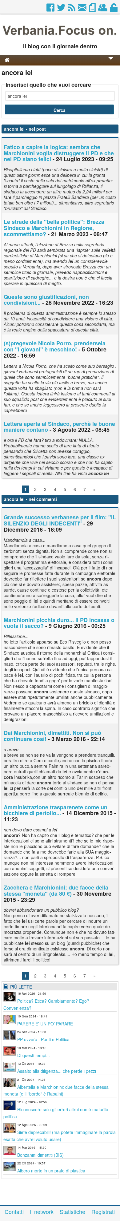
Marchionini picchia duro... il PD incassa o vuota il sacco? (59, 623)
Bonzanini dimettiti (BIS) (40, 1155)
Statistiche (72, 1211)
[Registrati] (103, 9)
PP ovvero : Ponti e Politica (43, 1039)
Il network (42, 1211)
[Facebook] (50, 9)
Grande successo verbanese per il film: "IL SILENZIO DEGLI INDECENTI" (60, 520)
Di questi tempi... (33, 1055)
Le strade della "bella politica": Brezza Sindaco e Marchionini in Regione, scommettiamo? (54, 228)
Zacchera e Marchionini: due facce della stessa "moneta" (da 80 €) (56, 890)
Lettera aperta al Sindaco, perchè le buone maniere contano (59, 427)
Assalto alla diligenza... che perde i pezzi (56, 1071)
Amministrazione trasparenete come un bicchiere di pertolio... (55, 810)
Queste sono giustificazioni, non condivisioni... (46, 300)
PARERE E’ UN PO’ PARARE (45, 1024)
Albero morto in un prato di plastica (51, 1170)
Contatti (14, 1211)
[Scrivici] (82, 9)
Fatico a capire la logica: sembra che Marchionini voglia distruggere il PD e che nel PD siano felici (59, 153)
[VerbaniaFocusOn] (60, 36)
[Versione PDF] (93, 9)
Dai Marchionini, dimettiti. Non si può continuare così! (52, 736)
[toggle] (110, 62)
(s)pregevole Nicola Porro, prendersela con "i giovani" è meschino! (55, 346)
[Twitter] (61, 9)
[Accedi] (114, 9)
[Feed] (72, 9)
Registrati (103, 1211)
